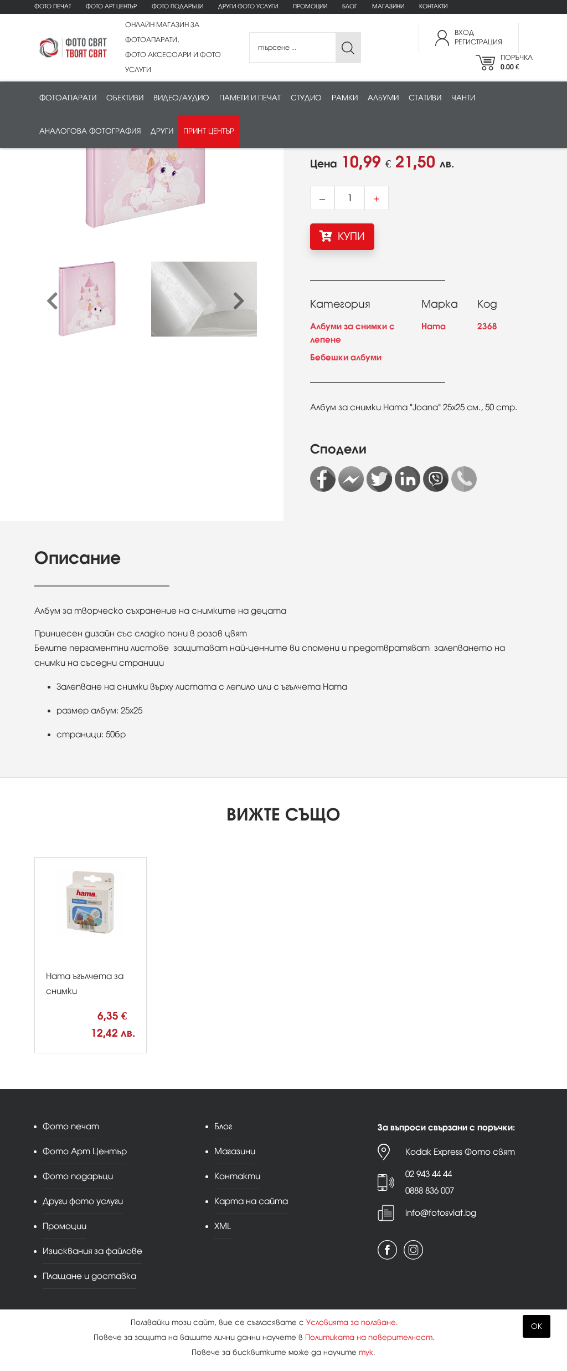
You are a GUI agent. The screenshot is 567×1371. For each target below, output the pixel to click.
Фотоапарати (67, 98)
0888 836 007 (429, 1190)
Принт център (208, 131)
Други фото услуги (248, 6)
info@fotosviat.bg (440, 1212)
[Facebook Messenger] (351, 479)
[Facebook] (323, 479)
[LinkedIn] (407, 479)
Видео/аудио (181, 98)
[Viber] (436, 479)
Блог (349, 6)
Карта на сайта (251, 1201)
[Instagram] (413, 1250)
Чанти (463, 98)
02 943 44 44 (428, 1174)
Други (162, 131)
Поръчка (517, 62)
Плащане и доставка (89, 1276)
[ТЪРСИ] (348, 48)
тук (366, 1352)
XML (222, 1226)
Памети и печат (250, 98)
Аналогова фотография (90, 131)
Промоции (310, 6)
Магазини (388, 6)
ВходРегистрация (478, 37)
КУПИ (350, 236)
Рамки (345, 98)
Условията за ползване (351, 1322)
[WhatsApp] (464, 479)
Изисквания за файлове (92, 1251)
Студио (306, 98)
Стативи (425, 98)
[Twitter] (379, 479)
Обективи (124, 98)
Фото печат (52, 6)
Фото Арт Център (111, 6)
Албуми (383, 98)
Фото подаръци (177, 6)
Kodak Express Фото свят (460, 1151)
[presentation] (52, 302)
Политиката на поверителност (368, 1337)
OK (536, 1326)
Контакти (433, 6)
